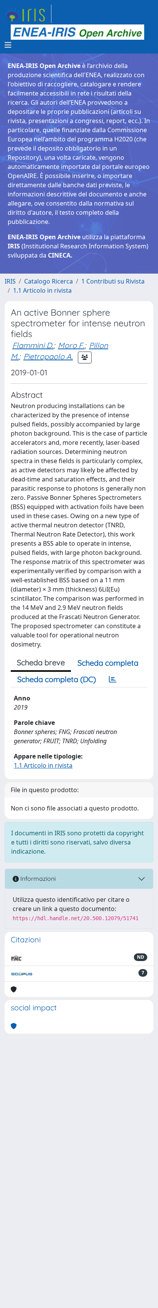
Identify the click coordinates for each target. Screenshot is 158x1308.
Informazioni (37, 878)
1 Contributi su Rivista (113, 281)
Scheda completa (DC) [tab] (56, 679)
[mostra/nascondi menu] (8, 45)
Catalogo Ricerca (48, 281)
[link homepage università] (77, 32)
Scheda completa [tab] (107, 663)
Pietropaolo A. (48, 356)
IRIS (10, 281)
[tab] (112, 679)
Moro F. (71, 345)
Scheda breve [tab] (41, 662)
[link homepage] (28, 14)
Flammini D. (32, 345)
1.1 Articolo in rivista (42, 290)
